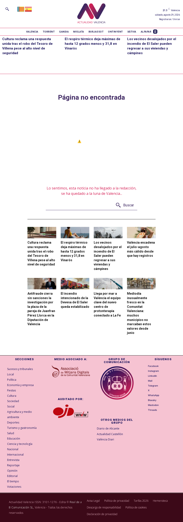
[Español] (28, 9)
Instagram (153, 371)
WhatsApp (153, 395)
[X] (145, 390)
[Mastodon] (145, 405)
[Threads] (145, 410)
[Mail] (145, 380)
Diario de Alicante (108, 428)
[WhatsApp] (145, 395)
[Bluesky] (145, 400)
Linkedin (152, 375)
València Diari (105, 439)
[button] (7, 9)
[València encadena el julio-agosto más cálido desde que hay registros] (141, 232)
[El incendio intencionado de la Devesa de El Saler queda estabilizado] (75, 283)
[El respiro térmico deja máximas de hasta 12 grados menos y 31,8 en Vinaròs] (75, 232)
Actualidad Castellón (110, 434)
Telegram (153, 385)
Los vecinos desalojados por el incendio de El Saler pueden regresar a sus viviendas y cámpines (108, 256)
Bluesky (152, 400)
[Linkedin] (145, 376)
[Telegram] (145, 385)
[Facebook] (145, 366)
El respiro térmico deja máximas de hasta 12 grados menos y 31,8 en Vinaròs (92, 43)
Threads (152, 410)
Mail (150, 380)
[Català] (21, 9)
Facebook (153, 366)
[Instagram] (145, 371)
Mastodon (153, 405)
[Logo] (91, 14)
